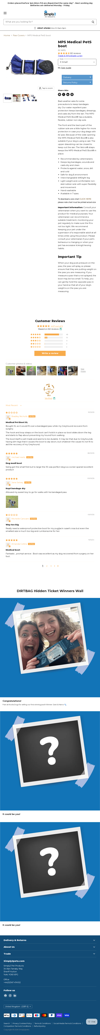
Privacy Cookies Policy (22, 1023)
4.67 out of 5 (57, 326)
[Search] (93, 22)
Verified (48, 398)
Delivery (67, 77)
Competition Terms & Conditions (17, 1026)
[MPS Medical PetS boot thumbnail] (7, 98)
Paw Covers (18, 35)
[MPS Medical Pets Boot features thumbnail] (30, 98)
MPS (63, 50)
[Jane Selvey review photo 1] (12, 502)
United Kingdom (17, 1006)
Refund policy (39, 1026)
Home (7, 35)
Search (7, 1023)
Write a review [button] (50, 353)
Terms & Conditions (43, 1023)
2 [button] (46, 566)
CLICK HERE (85, 198)
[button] (64, 53)
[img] (12, 412)
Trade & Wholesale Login (70, 55)
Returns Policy (70, 82)
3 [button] (51, 566)
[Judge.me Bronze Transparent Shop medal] (49, 389)
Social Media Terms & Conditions (67, 1023)
